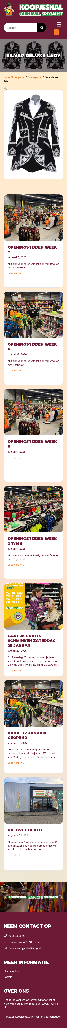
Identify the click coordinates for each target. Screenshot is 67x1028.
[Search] (42, 27)
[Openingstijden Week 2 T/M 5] (33, 508)
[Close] (56, 32)
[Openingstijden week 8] (33, 411)
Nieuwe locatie (25, 830)
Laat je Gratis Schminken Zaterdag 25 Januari (32, 641)
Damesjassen (35, 77)
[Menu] (58, 24)
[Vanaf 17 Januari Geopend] (33, 703)
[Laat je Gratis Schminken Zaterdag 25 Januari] (33, 606)
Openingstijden (12, 971)
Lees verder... (16, 273)
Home (7, 77)
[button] (5, 88)
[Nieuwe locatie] (33, 800)
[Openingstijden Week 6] (33, 314)
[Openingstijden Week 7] (33, 217)
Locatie (8, 976)
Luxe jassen (18, 77)
